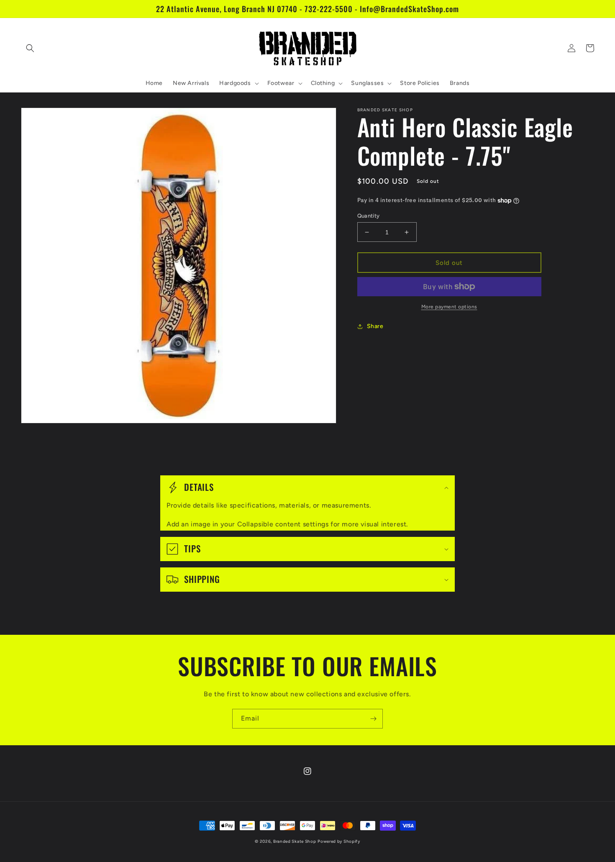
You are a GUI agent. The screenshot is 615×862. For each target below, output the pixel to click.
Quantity (368, 216)
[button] (30, 48)
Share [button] (375, 326)
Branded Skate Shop (294, 841)
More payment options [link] (449, 307)
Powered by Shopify (339, 841)
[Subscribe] (373, 719)
